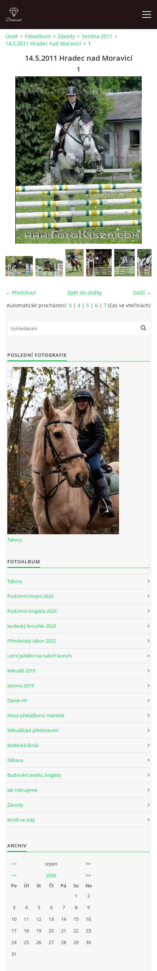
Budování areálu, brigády (34, 775)
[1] (124, 262)
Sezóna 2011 (97, 36)
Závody (66, 36)
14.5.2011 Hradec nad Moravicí (43, 43)
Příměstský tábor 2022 (31, 641)
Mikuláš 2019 (21, 670)
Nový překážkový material (35, 715)
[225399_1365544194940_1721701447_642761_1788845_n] (74, 262)
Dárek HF (17, 700)
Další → (142, 292)
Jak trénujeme (22, 790)
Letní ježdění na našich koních (39, 655)
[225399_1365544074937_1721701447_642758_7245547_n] (49, 267)
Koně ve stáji (21, 819)
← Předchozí (20, 292)
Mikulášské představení (32, 730)
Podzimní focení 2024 (30, 596)
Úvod (11, 36)
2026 (51, 875)
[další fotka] (139, 160)
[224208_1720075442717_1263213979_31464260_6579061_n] (19, 266)
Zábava (15, 760)
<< (13, 863)
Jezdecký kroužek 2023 (31, 626)
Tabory (14, 539)
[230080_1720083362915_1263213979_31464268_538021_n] (99, 262)
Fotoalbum (38, 36)
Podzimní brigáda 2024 (32, 611)
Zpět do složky (84, 292)
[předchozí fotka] (17, 160)
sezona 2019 (20, 685)
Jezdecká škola (22, 745)
